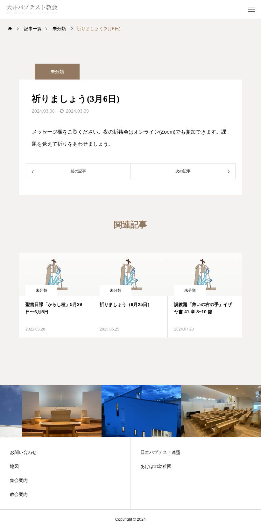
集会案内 (19, 480)
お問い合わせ (23, 452)
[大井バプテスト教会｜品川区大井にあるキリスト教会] (38, 9)
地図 (14, 466)
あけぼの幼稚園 (156, 466)
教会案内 (19, 494)
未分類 (57, 71)
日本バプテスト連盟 (160, 452)
